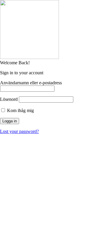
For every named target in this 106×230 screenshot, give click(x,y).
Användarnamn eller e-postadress (31, 82)
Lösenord (9, 99)
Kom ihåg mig (20, 110)
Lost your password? (19, 131)
